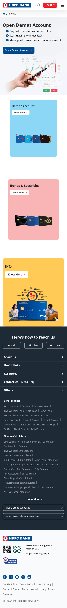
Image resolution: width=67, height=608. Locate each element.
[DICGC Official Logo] (17, 549)
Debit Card (25, 424)
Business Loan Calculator (17, 455)
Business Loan (41, 406)
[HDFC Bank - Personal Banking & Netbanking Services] (17, 538)
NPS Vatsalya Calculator (17, 491)
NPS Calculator (48, 487)
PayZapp (51, 424)
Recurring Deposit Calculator (19, 482)
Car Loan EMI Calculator (17, 446)
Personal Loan (11, 406)
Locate (57, 345)
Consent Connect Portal (15, 589)
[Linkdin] (29, 577)
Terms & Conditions (30, 584)
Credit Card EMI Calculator (18, 469)
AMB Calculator (50, 464)
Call (13, 345)
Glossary (7, 594)
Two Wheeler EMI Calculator (19, 450)
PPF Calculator (11, 473)
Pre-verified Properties (16, 415)
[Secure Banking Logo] (10, 560)
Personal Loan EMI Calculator (38, 441)
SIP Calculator (29, 473)
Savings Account (40, 415)
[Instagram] (11, 577)
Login (49, 5)
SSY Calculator (43, 469)
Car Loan (26, 406)
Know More (19, 112)
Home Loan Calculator (46, 459)
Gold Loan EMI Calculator (17, 459)
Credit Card (10, 424)
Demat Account (51, 420)
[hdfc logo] (17, 5)
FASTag (8, 429)
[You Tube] (17, 577)
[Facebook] (5, 577)
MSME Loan (37, 429)
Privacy (47, 584)
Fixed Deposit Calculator (17, 478)
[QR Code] (7, 549)
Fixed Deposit (21, 429)
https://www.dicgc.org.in (37, 553)
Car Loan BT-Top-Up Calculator (20, 487)
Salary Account (12, 420)
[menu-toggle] (62, 5)
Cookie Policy (10, 584)
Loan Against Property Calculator (22, 464)
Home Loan (46, 410)
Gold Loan (31, 410)
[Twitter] (23, 577)
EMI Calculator (12, 441)
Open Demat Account (17, 50)
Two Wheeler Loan (14, 410)
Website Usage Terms (43, 589)
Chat (35, 345)
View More (34, 499)
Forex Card (39, 424)
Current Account (31, 420)
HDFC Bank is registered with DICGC (39, 547)
